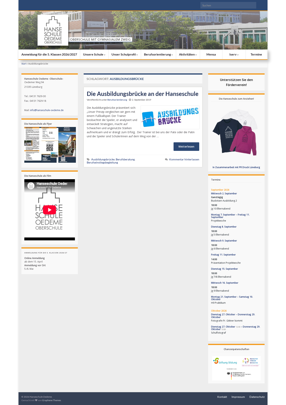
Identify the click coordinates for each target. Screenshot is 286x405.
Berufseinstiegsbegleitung (102, 162)
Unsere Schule (93, 54)
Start (23, 63)
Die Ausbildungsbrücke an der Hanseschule (142, 93)
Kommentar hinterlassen (184, 159)
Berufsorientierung (157, 54)
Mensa (211, 54)
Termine (256, 54)
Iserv (233, 54)
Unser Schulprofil (123, 54)
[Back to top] (277, 396)
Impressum (238, 396)
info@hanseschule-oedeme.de (47, 110)
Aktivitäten (187, 54)
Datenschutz (257, 396)
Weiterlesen (186, 146)
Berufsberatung (125, 159)
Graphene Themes (51, 400)
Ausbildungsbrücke (103, 159)
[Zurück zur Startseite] (143, 30)
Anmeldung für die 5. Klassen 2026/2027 (49, 54)
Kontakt (222, 396)
